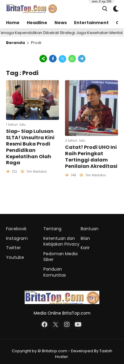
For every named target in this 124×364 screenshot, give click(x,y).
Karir (85, 248)
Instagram (17, 238)
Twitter (13, 248)
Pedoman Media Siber (60, 257)
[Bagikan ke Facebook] (53, 58)
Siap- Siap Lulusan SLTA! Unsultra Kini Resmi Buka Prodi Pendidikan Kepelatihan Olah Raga (30, 147)
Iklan (85, 238)
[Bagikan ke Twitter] (62, 58)
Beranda (15, 43)
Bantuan (89, 229)
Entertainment (91, 23)
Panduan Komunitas (54, 272)
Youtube (15, 257)
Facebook (16, 229)
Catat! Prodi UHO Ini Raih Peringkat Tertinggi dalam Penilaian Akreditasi (91, 156)
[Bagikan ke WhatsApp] (72, 58)
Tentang (52, 229)
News (60, 23)
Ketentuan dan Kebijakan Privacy (61, 241)
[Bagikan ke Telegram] (81, 58)
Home (13, 23)
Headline (37, 23)
